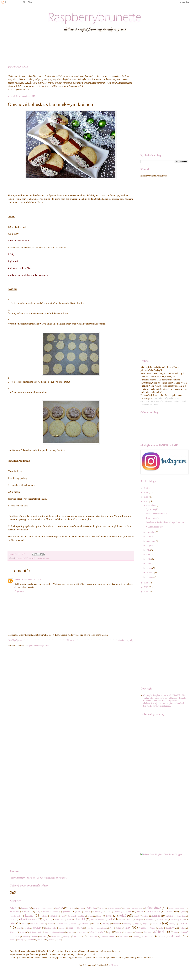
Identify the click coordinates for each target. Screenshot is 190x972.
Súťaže (91, 932)
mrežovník (85, 923)
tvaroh (76, 935)
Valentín (93, 936)
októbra (150, 536)
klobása (99, 916)
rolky (161, 928)
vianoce (46, 558)
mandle (129, 919)
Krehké (31, 558)
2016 (146, 582)
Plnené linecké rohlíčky (156, 513)
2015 (146, 587)
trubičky (66, 936)
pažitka (61, 928)
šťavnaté (184, 932)
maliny (121, 919)
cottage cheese (137, 908)
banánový (25, 908)
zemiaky (41, 939)
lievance (70, 919)
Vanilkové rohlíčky (154, 526)
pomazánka (101, 928)
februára (150, 572)
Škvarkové (147, 932)
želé (50, 939)
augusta (150, 545)
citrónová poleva (113, 908)
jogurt (182, 911)
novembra (151, 532)
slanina (23, 932)
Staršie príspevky (125, 640)
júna (148, 554)
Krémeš (169, 915)
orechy (156, 923)
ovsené (19, 928)
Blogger (114, 964)
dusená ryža (14, 911)
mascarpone (162, 919)
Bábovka (14, 908)
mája (148, 559)
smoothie (70, 932)
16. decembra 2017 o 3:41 (32, 579)
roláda (152, 927)
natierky (116, 923)
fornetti (56, 911)
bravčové (59, 908)
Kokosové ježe (152, 517)
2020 (146, 487)
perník (70, 927)
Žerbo (59, 939)
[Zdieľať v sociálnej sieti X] (38, 554)
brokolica (71, 908)
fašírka (46, 911)
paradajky (37, 927)
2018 (146, 496)
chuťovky (118, 911)
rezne (118, 927)
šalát (119, 932)
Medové (24, 923)
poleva (80, 927)
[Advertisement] (77, 52)
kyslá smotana (29, 919)
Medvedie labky (37, 923)
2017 (146, 501)
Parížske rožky (50, 928)
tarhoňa (35, 936)
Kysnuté (46, 919)
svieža (100, 932)
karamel (53, 915)
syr (109, 932)
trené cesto (56, 936)
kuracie (13, 919)
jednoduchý (153, 911)
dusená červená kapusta (177, 908)
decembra (151, 505)
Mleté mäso (62, 923)
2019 (146, 492)
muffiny (106, 923)
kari (63, 916)
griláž (77, 911)
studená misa (81, 932)
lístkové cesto (97, 919)
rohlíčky (142, 927)
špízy (176, 932)
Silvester (13, 932)
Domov (70, 640)
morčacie (74, 923)
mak (110, 919)
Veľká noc (124, 936)
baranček (36, 908)
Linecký (39, 558)
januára (149, 576)
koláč (26, 558)
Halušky (87, 911)
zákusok (175, 935)
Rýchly (170, 927)
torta (43, 936)
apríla (149, 563)
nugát (137, 923)
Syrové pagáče (152, 509)
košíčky (145, 916)
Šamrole (138, 932)
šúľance (26, 936)
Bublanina (91, 908)
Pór (110, 928)
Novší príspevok (15, 640)
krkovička (181, 916)
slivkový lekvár (35, 932)
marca (149, 567)
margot (139, 919)
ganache (66, 911)
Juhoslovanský (15, 916)
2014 (146, 591)
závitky (20, 939)
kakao (29, 915)
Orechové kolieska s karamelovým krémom (165, 522)
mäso (12, 923)
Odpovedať (19, 591)
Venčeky (135, 936)
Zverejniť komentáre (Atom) (36, 645)
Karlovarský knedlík (76, 916)
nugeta (145, 923)
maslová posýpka (178, 919)
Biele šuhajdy (47, 908)
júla (148, 549)
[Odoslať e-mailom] (33, 554)
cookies (126, 908)
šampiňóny (128, 932)
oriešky (172, 923)
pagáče (27, 928)
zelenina (30, 939)
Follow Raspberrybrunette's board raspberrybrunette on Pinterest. (38, 877)
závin (12, 939)
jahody (140, 911)
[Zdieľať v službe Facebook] (41, 554)
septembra (151, 541)
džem (26, 911)
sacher (182, 928)
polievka (90, 928)
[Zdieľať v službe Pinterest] (43, 554)
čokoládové (153, 907)
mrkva (96, 923)
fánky (38, 911)
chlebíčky (98, 911)
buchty (101, 908)
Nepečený (127, 923)
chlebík (108, 911)
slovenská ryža (58, 932)
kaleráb (44, 916)
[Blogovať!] (35, 554)
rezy (128, 927)
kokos (109, 915)
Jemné (19, 558)
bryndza (81, 908)
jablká (128, 911)
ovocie (183, 923)
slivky (47, 932)
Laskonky (59, 919)
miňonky (51, 923)
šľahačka (160, 931)
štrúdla (16, 936)
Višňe (163, 936)
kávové (90, 916)
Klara (17, 579)
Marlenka (149, 919)
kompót (136, 916)
